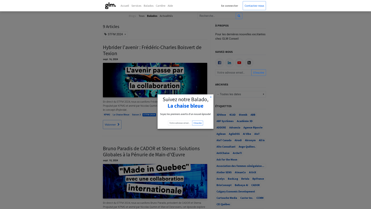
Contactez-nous (254, 5)
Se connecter (229, 5)
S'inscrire (258, 72)
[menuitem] (124, 5)
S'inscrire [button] (201, 127)
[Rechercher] (239, 16)
